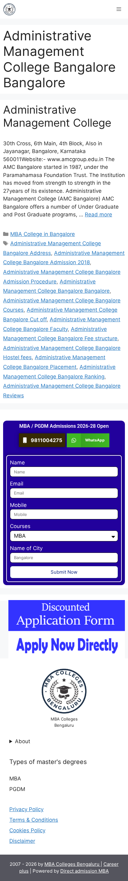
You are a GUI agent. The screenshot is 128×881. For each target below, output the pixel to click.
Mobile (18, 505)
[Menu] (119, 9)
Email (16, 484)
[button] (88, 440)
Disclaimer (22, 841)
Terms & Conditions (33, 820)
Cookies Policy (27, 830)
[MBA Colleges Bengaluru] (9, 9)
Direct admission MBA (84, 871)
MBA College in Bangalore (42, 234)
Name (17, 462)
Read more (98, 214)
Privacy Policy (26, 809)
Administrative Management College (57, 116)
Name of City (26, 548)
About (22, 741)
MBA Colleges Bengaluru (72, 864)
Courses (20, 526)
